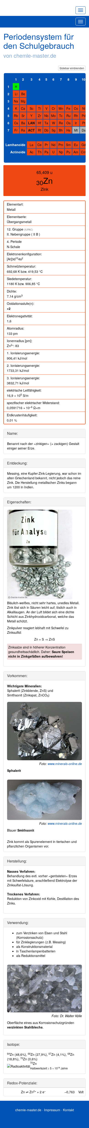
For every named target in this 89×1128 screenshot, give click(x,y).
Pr (46, 144)
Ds (84, 130)
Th (40, 152)
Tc (61, 115)
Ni (83, 108)
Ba (23, 123)
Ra (23, 130)
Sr (23, 115)
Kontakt (68, 1110)
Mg (23, 101)
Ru (68, 115)
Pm (60, 144)
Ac (31, 152)
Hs (68, 130)
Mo (53, 115)
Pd (84, 115)
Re (61, 123)
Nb (46, 115)
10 (83, 79)
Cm (83, 152)
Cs (16, 123)
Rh (76, 115)
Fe (68, 108)
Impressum (52, 1110)
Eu (76, 144)
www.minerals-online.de (65, 763)
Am (75, 152)
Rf (39, 130)
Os (68, 123)
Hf (39, 123)
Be (23, 94)
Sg (53, 130)
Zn (48, 180)
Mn (61, 108)
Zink (44, 189)
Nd (53, 144)
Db (46, 130)
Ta (46, 123)
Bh (61, 130)
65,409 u (44, 172)
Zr (39, 115)
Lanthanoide (15, 144)
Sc (31, 108)
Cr (53, 108)
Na (16, 101)
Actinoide (17, 152)
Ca (23, 108)
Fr (16, 130)
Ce (39, 144)
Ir (76, 123)
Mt (76, 130)
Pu (68, 152)
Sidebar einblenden (72, 68)
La (31, 144)
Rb (16, 115)
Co (76, 108)
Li (16, 94)
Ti (39, 108)
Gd (83, 144)
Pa (46, 152)
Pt (83, 123)
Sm (68, 144)
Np (61, 152)
